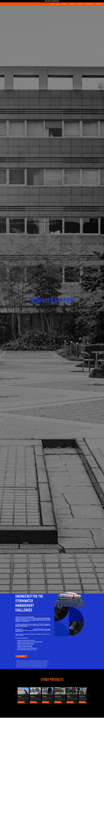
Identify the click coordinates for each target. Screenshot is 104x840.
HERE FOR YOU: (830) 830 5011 (52, 1)
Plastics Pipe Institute (27, 629)
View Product (21, 702)
